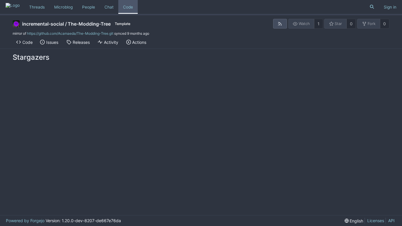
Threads (37, 7)
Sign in (390, 7)
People (88, 7)
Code (128, 7)
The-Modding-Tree (89, 24)
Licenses (375, 220)
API (391, 220)
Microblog (63, 7)
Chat (109, 7)
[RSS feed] (280, 24)
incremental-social (43, 24)
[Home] (12, 7)
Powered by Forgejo (25, 220)
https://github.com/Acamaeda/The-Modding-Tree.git (70, 33)
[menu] (354, 220)
